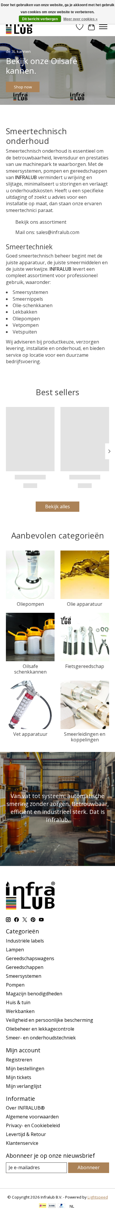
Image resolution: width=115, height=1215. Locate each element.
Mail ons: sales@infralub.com (47, 232)
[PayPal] (61, 1206)
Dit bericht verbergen (40, 19)
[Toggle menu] (103, 27)
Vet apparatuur (30, 734)
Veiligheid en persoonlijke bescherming (49, 1020)
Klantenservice (22, 1143)
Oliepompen (30, 604)
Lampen (15, 949)
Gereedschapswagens (30, 958)
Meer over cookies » (80, 19)
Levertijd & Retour (26, 1134)
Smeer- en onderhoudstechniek (41, 1037)
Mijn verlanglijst (23, 1086)
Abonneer (89, 1167)
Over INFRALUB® (25, 1108)
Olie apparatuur (84, 604)
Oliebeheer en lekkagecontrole (40, 1029)
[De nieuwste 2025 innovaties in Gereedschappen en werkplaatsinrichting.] (19, 26)
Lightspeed (98, 1197)
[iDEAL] (42, 1206)
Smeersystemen (23, 976)
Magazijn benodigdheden (34, 993)
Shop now (23, 87)
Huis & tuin (18, 1002)
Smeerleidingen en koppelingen (84, 737)
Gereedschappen (24, 967)
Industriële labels (25, 941)
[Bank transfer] (52, 1206)
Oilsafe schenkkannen (30, 669)
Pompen (15, 985)
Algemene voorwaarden (32, 1116)
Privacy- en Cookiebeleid (33, 1125)
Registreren (19, 1059)
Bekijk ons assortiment (40, 222)
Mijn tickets (18, 1077)
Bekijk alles (57, 506)
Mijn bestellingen (25, 1068)
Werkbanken (20, 1011)
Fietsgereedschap (84, 666)
